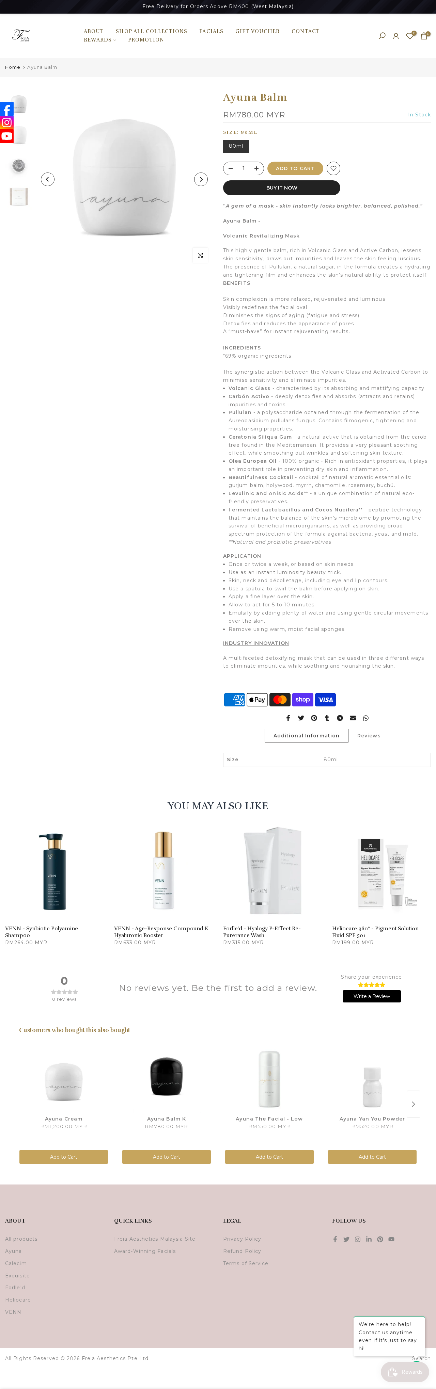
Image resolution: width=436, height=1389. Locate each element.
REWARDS (98, 40)
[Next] (201, 179)
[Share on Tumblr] (327, 718)
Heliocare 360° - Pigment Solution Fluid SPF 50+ (375, 932)
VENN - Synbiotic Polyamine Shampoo (41, 932)
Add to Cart (63, 1157)
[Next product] (413, 1104)
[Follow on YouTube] (391, 1239)
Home (12, 67)
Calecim (16, 1263)
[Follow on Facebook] (335, 1239)
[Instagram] (7, 122)
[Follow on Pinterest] (380, 1239)
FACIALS (211, 31)
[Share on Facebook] (288, 718)
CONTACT (306, 31)
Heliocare (18, 1300)
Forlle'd (15, 1288)
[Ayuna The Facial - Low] (269, 1079)
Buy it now (281, 188)
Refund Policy (242, 1251)
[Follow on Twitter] (346, 1239)
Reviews (369, 736)
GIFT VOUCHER (257, 31)
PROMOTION (146, 40)
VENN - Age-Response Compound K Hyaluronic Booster (161, 932)
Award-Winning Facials (145, 1251)
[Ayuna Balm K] (166, 1079)
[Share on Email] (353, 718)
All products (21, 1239)
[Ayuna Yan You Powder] (372, 1079)
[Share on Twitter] (301, 718)
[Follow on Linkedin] (369, 1239)
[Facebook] (7, 109)
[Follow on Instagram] (358, 1239)
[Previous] (47, 179)
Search (421, 1358)
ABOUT (94, 31)
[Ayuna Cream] (63, 1079)
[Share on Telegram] (340, 718)
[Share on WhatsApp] (366, 718)
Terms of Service (246, 1263)
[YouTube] (7, 136)
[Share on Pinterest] (314, 718)
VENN (13, 1312)
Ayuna (13, 1251)
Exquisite (17, 1276)
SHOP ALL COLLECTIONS (151, 31)
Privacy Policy (242, 1239)
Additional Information (307, 736)
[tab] (327, 263)
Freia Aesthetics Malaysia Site (155, 1239)
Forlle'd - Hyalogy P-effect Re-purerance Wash (262, 932)
